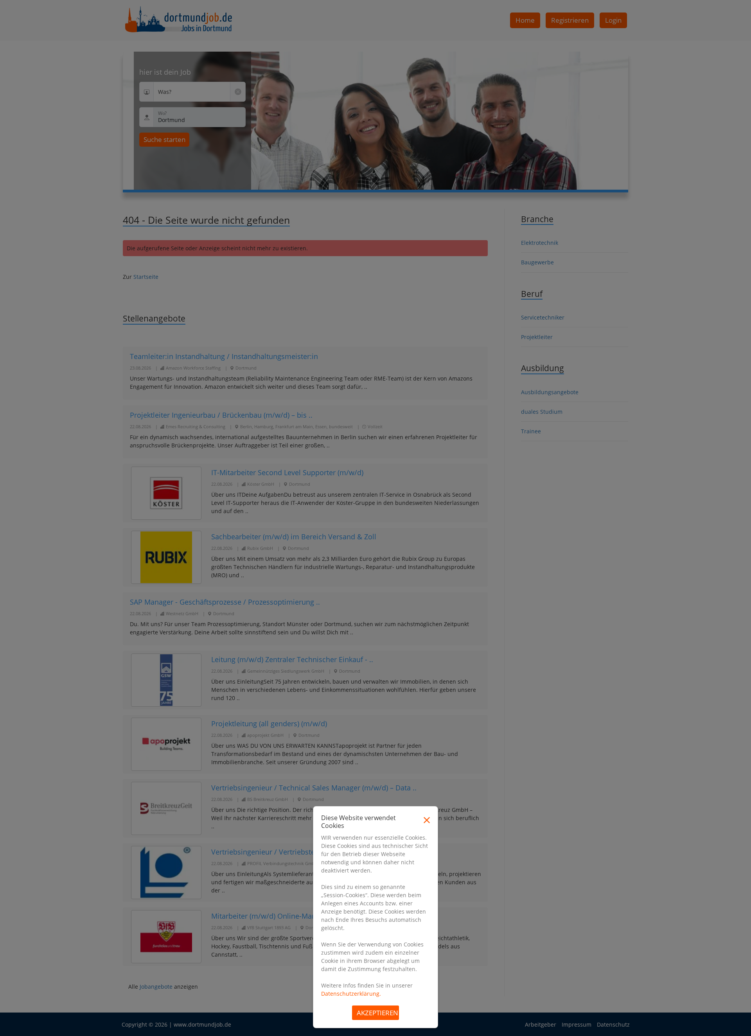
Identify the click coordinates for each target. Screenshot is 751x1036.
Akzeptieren (377, 1012)
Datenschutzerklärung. (351, 993)
